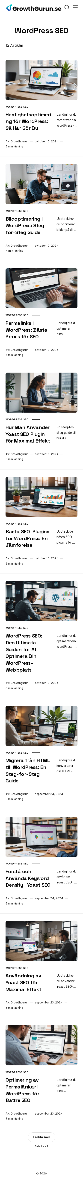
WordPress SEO (17, 107)
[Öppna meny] (76, 7)
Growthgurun (19, 141)
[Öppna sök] (67, 7)
